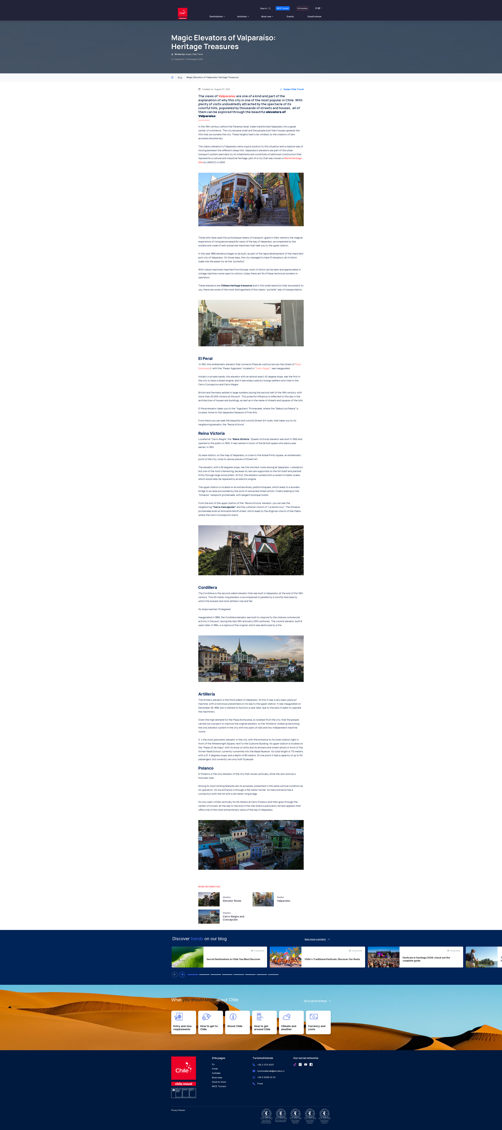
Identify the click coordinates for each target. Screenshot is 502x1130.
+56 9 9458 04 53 (266, 1077)
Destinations (216, 16)
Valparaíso (227, 96)
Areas (215, 1068)
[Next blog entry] (182, 974)
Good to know (314, 16)
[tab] (193, 974)
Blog (180, 77)
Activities (242, 16)
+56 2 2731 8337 (265, 1064)
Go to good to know (315, 1000)
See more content (315, 939)
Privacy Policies (178, 1110)
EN (316, 8)
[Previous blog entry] (175, 974)
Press (260, 1083)
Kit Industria (302, 8)
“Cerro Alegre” (263, 368)
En (213, 1064)
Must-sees (217, 1077)
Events (290, 16)
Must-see (266, 16)
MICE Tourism (283, 8)
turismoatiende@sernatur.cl (270, 1071)
